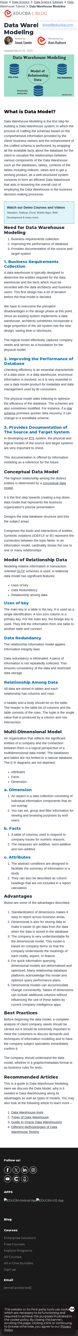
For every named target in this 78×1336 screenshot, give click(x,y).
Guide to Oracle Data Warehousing (36, 1122)
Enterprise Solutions (20, 1238)
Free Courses (14, 1244)
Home (4, 2)
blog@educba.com (58, 25)
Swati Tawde (23, 42)
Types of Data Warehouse (30, 1117)
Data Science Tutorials (48, 2)
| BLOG (39, 13)
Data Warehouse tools (27, 1112)
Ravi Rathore (57, 42)
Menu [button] (67, 13)
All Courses (13, 1257)
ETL (32, 438)
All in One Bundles (18, 1263)
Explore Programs (18, 1250)
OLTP (21, 571)
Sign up (10, 1269)
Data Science (21, 2)
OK (72, 1309)
